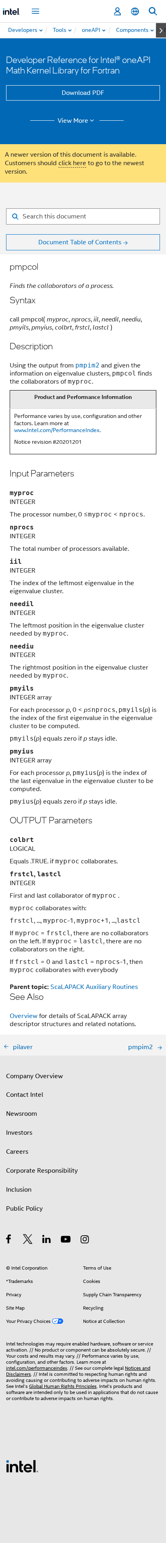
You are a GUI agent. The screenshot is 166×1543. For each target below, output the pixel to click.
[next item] (161, 30)
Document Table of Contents (79, 242)
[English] (135, 11)
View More (73, 121)
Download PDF (83, 93)
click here (72, 163)
